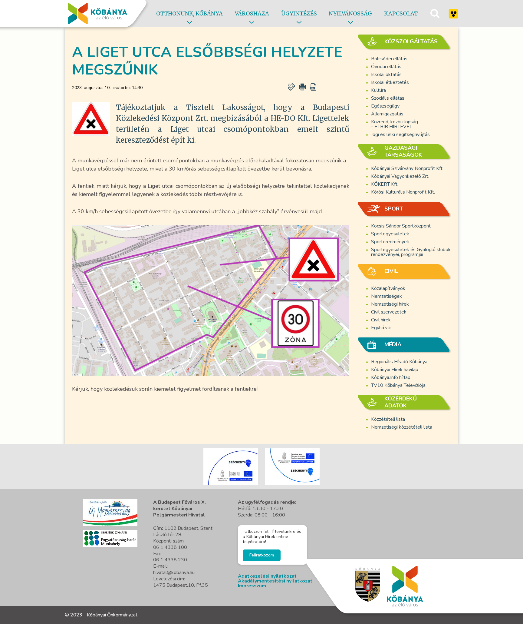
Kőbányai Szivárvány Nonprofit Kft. (407, 168)
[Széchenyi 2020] (110, 512)
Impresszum (252, 586)
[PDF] (313, 87)
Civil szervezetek (388, 312)
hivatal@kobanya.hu (174, 572)
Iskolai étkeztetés (390, 82)
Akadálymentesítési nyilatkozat (275, 581)
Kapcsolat (401, 13)
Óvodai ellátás (386, 66)
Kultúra (378, 90)
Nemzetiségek (386, 296)
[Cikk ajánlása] (291, 87)
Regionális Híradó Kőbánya (399, 361)
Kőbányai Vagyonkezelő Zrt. (400, 176)
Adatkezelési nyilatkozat (267, 576)
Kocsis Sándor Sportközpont (401, 226)
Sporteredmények (390, 241)
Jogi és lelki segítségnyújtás (400, 134)
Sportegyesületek (390, 234)
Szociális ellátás (387, 98)
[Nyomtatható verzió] (302, 87)
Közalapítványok (388, 288)
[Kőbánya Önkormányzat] (97, 13)
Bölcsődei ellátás (389, 58)
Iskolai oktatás (386, 74)
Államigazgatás (387, 114)
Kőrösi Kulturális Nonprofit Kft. (403, 192)
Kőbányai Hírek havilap (394, 369)
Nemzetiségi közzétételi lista (401, 427)
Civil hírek (381, 320)
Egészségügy (385, 106)
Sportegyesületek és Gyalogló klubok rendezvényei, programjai (411, 252)
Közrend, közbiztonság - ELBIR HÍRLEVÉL (394, 124)
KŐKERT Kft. (384, 184)
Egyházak (381, 327)
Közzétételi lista (388, 419)
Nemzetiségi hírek (390, 304)
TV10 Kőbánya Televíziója (398, 385)
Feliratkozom (261, 555)
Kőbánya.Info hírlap (390, 377)
